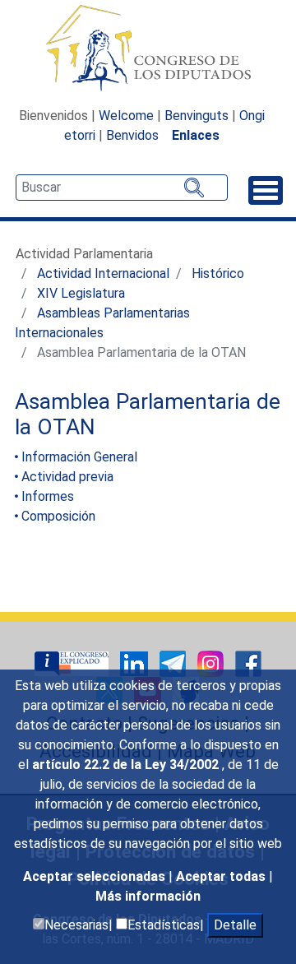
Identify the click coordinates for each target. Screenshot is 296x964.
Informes (47, 496)
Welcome (126, 115)
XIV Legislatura (81, 293)
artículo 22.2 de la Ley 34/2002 (127, 764)
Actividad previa (67, 476)
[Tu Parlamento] (73, 662)
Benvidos (132, 135)
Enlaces (196, 135)
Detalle (235, 925)
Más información (148, 896)
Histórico (218, 273)
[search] (122, 187)
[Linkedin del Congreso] (135, 662)
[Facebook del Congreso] (248, 662)
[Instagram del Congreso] (212, 662)
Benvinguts (196, 115)
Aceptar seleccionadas (96, 876)
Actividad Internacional (103, 273)
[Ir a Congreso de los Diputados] (148, 47)
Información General (79, 457)
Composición (58, 516)
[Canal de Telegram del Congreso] (174, 662)
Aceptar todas (222, 876)
